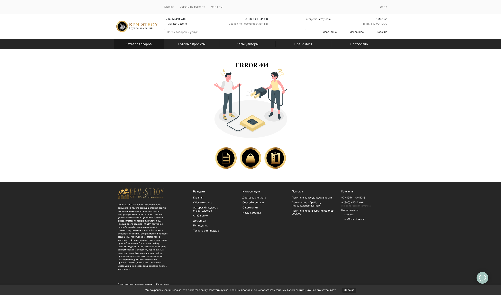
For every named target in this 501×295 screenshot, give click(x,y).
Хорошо (349, 289)
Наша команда (251, 212)
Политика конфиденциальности (312, 197)
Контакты (217, 6)
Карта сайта (162, 284)
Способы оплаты (253, 202)
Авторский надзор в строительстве (205, 209)
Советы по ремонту (192, 6)
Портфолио (359, 44)
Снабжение (200, 215)
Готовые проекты (191, 44)
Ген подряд (200, 225)
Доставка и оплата (254, 197)
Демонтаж (199, 220)
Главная (169, 6)
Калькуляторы (248, 44)
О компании (250, 207)
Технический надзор (206, 230)
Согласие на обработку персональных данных (306, 204)
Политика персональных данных (135, 284)
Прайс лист (303, 44)
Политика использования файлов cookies (312, 212)
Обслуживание (202, 202)
